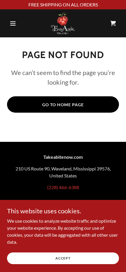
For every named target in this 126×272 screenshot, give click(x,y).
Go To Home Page (63, 104)
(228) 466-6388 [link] (63, 187)
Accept (63, 258)
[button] (15, 23)
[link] (63, 23)
